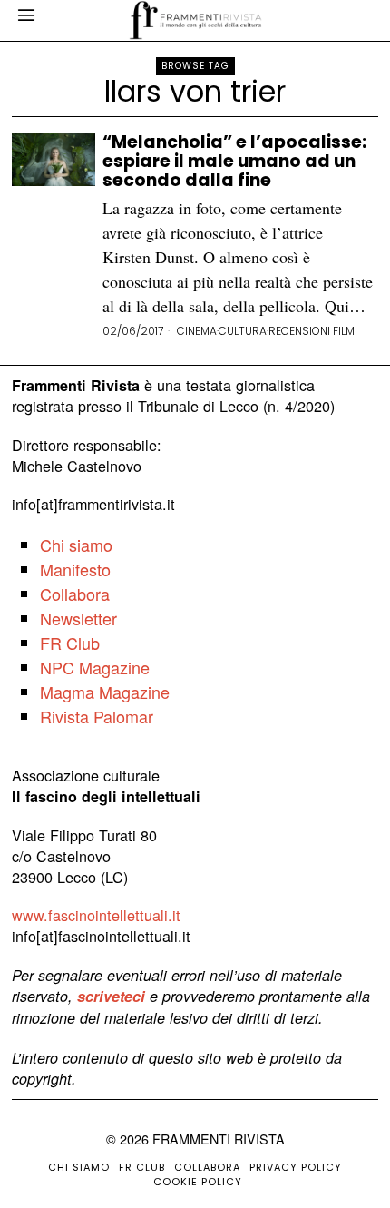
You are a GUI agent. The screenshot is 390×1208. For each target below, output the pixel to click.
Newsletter (78, 618)
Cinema (197, 331)
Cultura (243, 331)
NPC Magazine (95, 667)
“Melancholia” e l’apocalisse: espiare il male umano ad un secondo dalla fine (234, 162)
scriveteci (111, 996)
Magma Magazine (105, 691)
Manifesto (75, 569)
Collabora (75, 593)
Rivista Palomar (96, 716)
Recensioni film (311, 331)
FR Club (70, 642)
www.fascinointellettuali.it (96, 915)
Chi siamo (76, 544)
